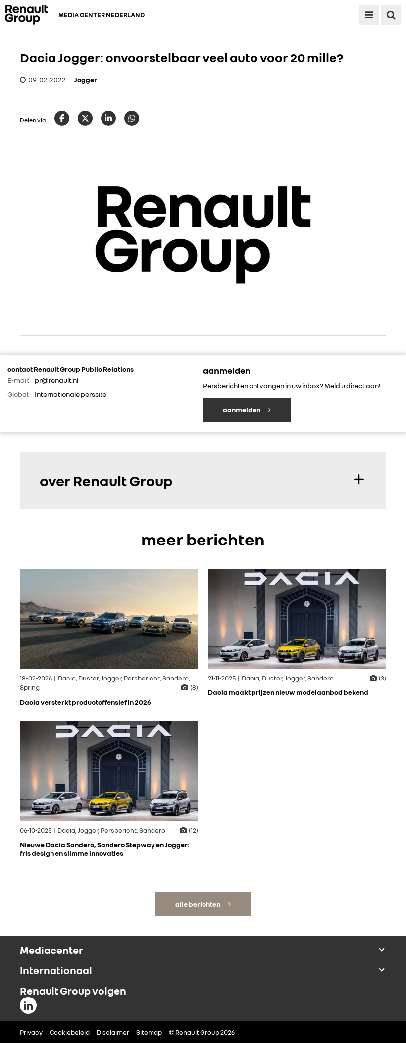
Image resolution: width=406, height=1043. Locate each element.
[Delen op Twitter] (85, 118)
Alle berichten (198, 904)
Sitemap (149, 1032)
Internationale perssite (70, 394)
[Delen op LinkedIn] (108, 118)
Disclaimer (113, 1032)
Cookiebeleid (70, 1032)
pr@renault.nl (56, 380)
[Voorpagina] (29, 15)
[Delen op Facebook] (61, 118)
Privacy (31, 1032)
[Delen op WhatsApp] (131, 118)
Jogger (85, 79)
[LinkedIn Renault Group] (28, 1005)
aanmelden (242, 410)
